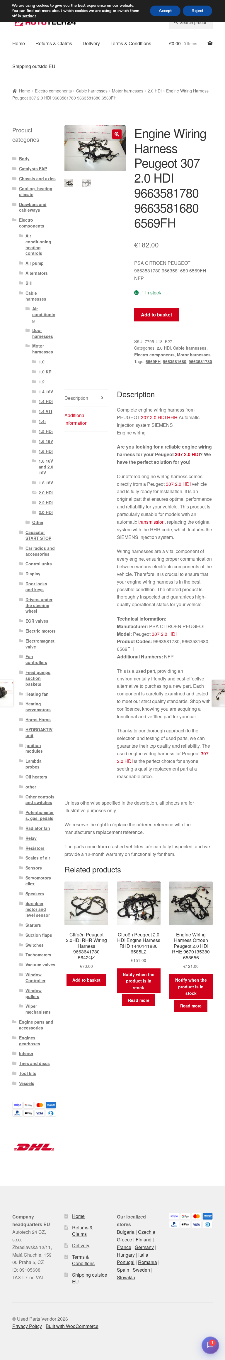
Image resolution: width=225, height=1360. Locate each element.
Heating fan (37, 694)
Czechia (146, 1231)
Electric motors (40, 631)
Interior (26, 1053)
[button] (117, 134)
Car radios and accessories (40, 551)
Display (32, 574)
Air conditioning (43, 314)
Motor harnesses (127, 91)
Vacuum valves (40, 965)
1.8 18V (46, 483)
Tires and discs (34, 1063)
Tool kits (27, 1073)
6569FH (153, 361)
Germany (144, 1247)
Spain (123, 1269)
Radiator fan (37, 828)
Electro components (53, 91)
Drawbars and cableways (33, 207)
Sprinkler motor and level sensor (37, 909)
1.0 (42, 362)
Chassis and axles (37, 178)
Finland (143, 1239)
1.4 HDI (46, 401)
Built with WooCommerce (72, 1326)
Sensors (33, 868)
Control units (38, 564)
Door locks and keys (36, 586)
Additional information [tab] (76, 419)
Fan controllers (36, 659)
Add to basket (156, 314)
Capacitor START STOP (38, 535)
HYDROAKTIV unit (38, 732)
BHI (29, 283)
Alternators (36, 273)
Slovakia (126, 1277)
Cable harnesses (92, 91)
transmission (151, 521)
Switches (34, 945)
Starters (33, 925)
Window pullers (33, 993)
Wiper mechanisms (38, 1009)
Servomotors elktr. (38, 881)
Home (18, 43)
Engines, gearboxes (29, 1040)
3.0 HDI (46, 512)
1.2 (42, 382)
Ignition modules (34, 748)
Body (24, 158)
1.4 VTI (45, 411)
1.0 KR (45, 372)
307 (145, 417)
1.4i (42, 421)
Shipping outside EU (33, 66)
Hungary (126, 1254)
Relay (31, 838)
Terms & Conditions (130, 43)
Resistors (35, 848)
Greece (124, 1239)
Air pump (34, 263)
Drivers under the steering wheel (38, 605)
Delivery (91, 43)
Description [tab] (76, 398)
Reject (197, 11)
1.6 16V (46, 441)
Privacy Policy (27, 1326)
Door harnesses (42, 333)
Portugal (125, 1262)
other (30, 787)
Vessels (26, 1083)
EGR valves (36, 621)
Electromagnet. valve (40, 644)
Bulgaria (125, 1231)
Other (37, 522)
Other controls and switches (39, 799)
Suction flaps (38, 935)
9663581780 (200, 361)
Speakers (34, 893)
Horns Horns (38, 719)
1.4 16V (46, 392)
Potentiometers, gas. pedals (39, 815)
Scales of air (37, 858)
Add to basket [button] (86, 980)
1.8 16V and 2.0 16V (46, 467)
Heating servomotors (38, 706)
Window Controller (35, 977)
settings (29, 16)
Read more (138, 1000)
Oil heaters (36, 777)
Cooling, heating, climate (36, 191)
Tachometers (38, 955)
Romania (147, 1262)
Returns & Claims (53, 43)
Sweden (141, 1269)
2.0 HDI (155, 91)
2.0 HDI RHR (164, 417)
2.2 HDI (46, 502)
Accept (165, 11)
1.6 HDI (46, 451)
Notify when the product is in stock (138, 980)
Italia (143, 1254)
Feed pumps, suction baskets (38, 678)
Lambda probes (33, 764)
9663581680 (174, 361)
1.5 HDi (46, 431)
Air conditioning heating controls (38, 244)
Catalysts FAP (33, 168)
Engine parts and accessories (36, 1025)
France (124, 1247)
